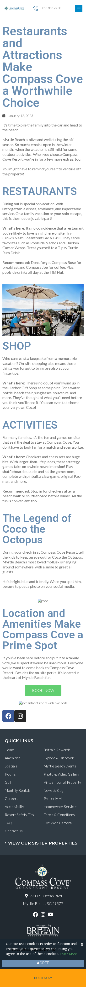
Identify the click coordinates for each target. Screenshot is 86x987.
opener (78, 8)
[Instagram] (20, 716)
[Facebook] (8, 716)
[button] (43, 840)
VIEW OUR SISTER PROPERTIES (42, 843)
